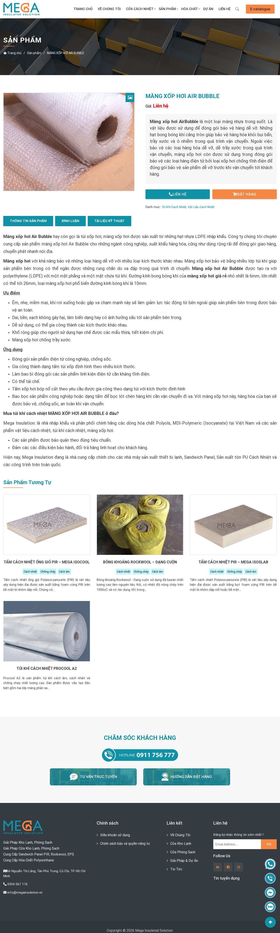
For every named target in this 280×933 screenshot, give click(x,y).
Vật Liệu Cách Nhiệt (200, 208)
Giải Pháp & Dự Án (184, 861)
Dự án (206, 9)
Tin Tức (176, 869)
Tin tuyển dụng (226, 878)
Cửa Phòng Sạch (182, 852)
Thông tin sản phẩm (28, 221)
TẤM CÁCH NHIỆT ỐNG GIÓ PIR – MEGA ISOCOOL (47, 562)
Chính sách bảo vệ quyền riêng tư (125, 844)
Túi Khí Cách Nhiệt (173, 208)
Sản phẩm (34, 54)
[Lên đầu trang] (270, 922)
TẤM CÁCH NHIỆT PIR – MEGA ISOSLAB (233, 562)
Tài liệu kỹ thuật (109, 221)
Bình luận (70, 221)
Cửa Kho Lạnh (180, 844)
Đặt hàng (246, 195)
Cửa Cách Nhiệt (133, 9)
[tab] (28, 222)
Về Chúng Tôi (99, 9)
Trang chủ (71, 9)
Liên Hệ (224, 9)
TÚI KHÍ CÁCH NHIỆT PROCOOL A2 (46, 669)
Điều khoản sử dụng (115, 835)
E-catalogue (260, 9)
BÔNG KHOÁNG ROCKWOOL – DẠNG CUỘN (140, 562)
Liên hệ (180, 195)
